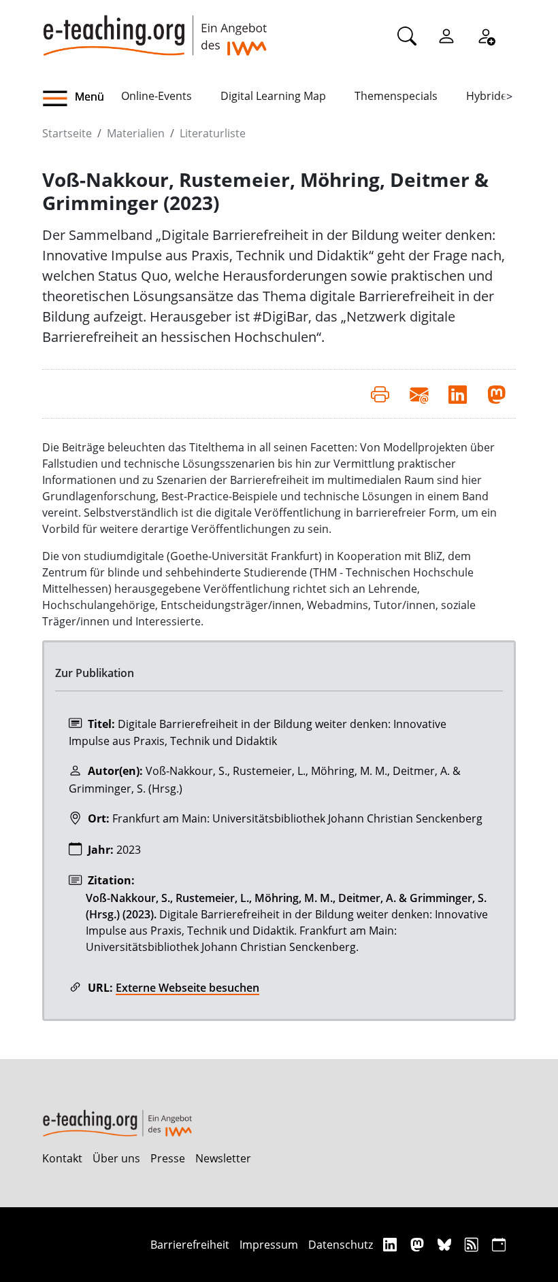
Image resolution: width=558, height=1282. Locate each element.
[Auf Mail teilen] (418, 393)
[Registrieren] (485, 35)
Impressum (269, 1244)
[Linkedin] (391, 1244)
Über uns (116, 1158)
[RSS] (473, 1244)
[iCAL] (499, 1244)
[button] (81, 98)
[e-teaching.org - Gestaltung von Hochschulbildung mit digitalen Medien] (154, 28)
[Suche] (406, 35)
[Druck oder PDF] (380, 393)
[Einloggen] (446, 35)
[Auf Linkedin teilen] (457, 393)
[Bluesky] (446, 1244)
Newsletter (223, 1158)
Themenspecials (396, 95)
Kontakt (62, 1158)
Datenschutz (340, 1244)
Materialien (136, 133)
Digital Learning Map (273, 95)
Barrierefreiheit (189, 1244)
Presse (167, 1158)
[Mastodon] (418, 1244)
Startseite (67, 133)
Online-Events (156, 95)
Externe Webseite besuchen (187, 987)
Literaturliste (213, 133)
